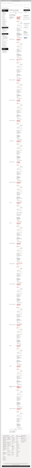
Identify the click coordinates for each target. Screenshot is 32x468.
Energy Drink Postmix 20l (19, 39)
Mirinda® (13, 452)
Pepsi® (12, 450)
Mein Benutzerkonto (16, 4)
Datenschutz (8, 450)
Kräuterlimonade (18, 448)
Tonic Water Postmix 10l (18, 100)
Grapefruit (17, 444)
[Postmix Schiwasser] (12, 165)
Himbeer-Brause (4, 19)
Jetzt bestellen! (25, 33)
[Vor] (16, 13)
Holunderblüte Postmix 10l (19, 243)
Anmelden (28, 4)
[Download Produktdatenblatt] (19, 176)
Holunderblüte (3, 13)
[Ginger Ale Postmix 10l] (12, 62)
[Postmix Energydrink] (12, 42)
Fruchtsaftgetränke (15, 0)
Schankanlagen (20, 0)
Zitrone (17, 454)
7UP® (12, 451)
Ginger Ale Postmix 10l (19, 59)
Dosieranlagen (3, 46)
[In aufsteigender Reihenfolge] (12, 15)
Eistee (3, 16)
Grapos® (13, 449)
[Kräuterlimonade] (12, 144)
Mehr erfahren (18, 36)
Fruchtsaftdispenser (4, 36)
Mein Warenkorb (21, 4)
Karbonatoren (3, 41)
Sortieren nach (10, 431)
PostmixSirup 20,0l (19, 19)
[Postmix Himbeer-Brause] (12, 287)
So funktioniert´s (13, 439)
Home (2, 8)
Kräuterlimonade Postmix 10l (19, 141)
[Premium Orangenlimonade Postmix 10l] (12, 389)
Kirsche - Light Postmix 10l (19, 223)
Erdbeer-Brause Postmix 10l (19, 182)
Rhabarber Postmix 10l (19, 264)
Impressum (8, 451)
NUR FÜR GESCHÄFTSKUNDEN (25, 0)
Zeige (18, 12)
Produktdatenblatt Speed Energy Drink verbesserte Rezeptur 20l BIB (19, 35)
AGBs (8, 449)
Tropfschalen (3, 42)
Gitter (12, 14)
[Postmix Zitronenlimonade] (12, 327)
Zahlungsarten (13, 440)
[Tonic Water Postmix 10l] (12, 103)
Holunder (17, 446)
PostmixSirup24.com (3, 0)
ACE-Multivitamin (4, 29)
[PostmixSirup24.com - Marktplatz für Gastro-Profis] (7, 3)
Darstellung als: (10, 14)
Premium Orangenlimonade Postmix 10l (19, 387)
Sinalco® (13, 453)
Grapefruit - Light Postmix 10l (19, 202)
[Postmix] (12, 205)
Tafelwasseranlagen (4, 37)
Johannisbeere (18, 447)
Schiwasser (3, 23)
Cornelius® (13, 448)
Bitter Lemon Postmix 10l (18, 80)
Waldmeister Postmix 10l (18, 120)
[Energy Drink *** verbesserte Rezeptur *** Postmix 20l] (12, 20)
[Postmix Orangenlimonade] (12, 411)
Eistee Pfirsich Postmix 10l (19, 366)
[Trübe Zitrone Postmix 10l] (12, 307)
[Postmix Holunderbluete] (12, 246)
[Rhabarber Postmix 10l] (12, 266)
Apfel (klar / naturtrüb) (4, 30)
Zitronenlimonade (4, 25)
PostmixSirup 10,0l (19, 101)
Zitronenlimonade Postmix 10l (19, 325)
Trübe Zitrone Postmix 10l (19, 304)
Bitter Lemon (3, 14)
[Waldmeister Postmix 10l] (12, 123)
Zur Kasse (25, 4)
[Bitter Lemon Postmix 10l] (12, 83)
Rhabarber (3, 22)
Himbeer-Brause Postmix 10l (19, 284)
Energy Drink (3, 17)
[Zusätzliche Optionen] (25, 37)
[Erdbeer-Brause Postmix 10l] (12, 185)
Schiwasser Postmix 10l (18, 162)
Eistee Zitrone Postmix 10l (19, 346)
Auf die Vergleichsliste (19, 37)
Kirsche (3, 20)
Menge (18, 66)
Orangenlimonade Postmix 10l (19, 408)
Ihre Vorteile (13, 438)
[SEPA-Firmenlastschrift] (24, 438)
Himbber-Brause (18, 445)
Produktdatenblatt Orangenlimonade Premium (19, 404)
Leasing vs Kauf (9, 455)
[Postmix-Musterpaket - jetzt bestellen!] (26, 34)
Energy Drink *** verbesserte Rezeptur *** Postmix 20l (19, 18)
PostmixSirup (10, 0)
